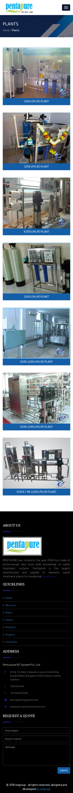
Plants (8, 612)
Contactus (11, 642)
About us (10, 605)
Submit (64, 770)
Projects (10, 634)
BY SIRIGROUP (43, 789)
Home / (7, 30)
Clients (9, 620)
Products (10, 627)
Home (8, 598)
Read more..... (50, 576)
